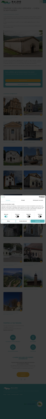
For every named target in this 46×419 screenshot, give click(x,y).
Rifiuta (8, 221)
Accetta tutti (37, 221)
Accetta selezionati (23, 221)
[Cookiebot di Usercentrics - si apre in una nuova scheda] (40, 197)
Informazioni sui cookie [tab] (38, 200)
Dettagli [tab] (23, 200)
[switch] (17, 216)
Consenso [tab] (8, 200)
